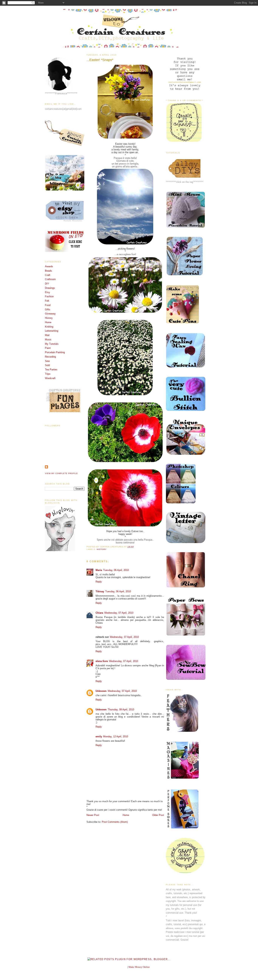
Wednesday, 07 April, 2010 (118, 612)
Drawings (50, 288)
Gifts (47, 309)
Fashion (49, 296)
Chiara (99, 612)
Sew (47, 361)
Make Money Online (139, 967)
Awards (49, 266)
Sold (47, 365)
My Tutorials (52, 343)
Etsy (47, 292)
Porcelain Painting (55, 352)
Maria (99, 570)
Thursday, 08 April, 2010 (121, 709)
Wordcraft (50, 378)
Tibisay (100, 591)
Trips (47, 373)
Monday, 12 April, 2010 (115, 736)
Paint (48, 348)
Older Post (158, 815)
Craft (47, 275)
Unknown (101, 691)
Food (47, 305)
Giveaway (50, 313)
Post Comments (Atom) (115, 821)
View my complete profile (61, 473)
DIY (47, 283)
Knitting (49, 326)
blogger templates (117, 967)
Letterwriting (51, 330)
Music (48, 339)
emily (99, 736)
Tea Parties (51, 369)
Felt (47, 300)
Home (48, 322)
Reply (99, 581)
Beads (48, 270)
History (49, 318)
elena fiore (102, 661)
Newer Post (93, 815)
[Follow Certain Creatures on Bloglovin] (60, 550)
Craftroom (50, 279)
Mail (47, 335)
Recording (50, 356)
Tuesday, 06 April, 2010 (116, 570)
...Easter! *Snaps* (100, 60)
